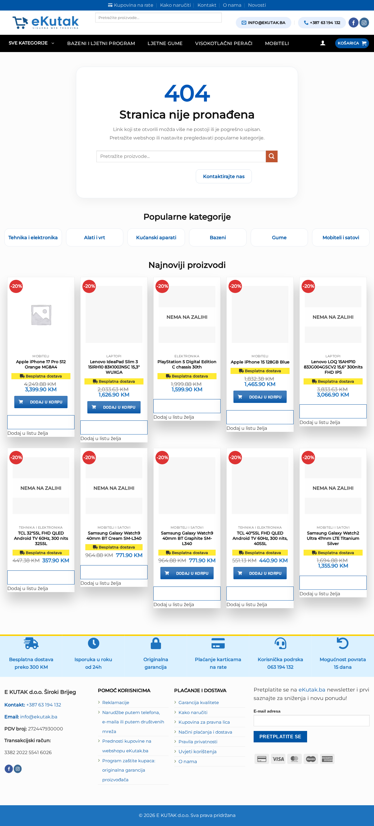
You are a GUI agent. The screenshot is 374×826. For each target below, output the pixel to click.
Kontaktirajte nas (224, 176)
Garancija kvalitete (199, 702)
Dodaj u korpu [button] (46, 402)
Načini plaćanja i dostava (205, 732)
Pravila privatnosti (198, 741)
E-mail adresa (267, 711)
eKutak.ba (312, 690)
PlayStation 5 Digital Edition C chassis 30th (187, 364)
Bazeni (218, 237)
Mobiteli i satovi (341, 237)
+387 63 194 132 (32, 705)
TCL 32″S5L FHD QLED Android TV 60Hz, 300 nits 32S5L (41, 538)
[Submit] (272, 156)
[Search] (100, 27)
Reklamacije (115, 702)
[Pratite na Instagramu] (364, 22)
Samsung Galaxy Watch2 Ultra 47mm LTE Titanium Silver (333, 538)
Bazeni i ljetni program (101, 43)
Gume (279, 237)
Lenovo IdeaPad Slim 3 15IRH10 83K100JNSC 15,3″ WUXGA (114, 367)
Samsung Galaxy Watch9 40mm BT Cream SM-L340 (113, 535)
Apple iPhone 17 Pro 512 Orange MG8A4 (41, 364)
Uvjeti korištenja (198, 751)
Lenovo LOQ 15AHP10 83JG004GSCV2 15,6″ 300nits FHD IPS (333, 367)
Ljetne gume (165, 43)
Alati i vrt (94, 237)
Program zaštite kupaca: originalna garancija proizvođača (128, 770)
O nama (188, 761)
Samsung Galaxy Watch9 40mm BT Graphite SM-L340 (187, 538)
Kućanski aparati (156, 237)
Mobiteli (277, 43)
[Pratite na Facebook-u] (354, 22)
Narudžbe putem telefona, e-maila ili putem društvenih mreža (133, 722)
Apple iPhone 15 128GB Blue (260, 362)
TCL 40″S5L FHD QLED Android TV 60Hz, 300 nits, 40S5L (260, 538)
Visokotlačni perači (223, 43)
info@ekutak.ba (30, 717)
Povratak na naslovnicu (157, 176)
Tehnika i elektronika (33, 237)
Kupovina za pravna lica (204, 722)
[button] (31, 43)
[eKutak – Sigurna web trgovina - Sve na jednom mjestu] (45, 22)
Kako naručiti (193, 712)
